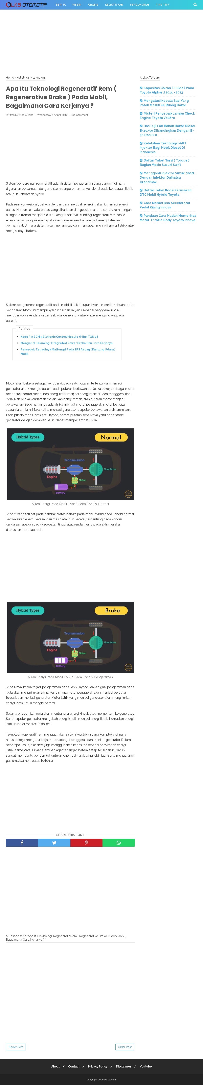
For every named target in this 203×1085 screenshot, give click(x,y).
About (55, 1066)
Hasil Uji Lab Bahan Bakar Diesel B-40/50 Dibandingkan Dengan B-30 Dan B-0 (167, 130)
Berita (61, 4)
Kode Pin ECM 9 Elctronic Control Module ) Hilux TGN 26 (59, 336)
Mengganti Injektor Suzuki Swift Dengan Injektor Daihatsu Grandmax (167, 177)
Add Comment (79, 114)
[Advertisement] (101, 42)
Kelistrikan (114, 4)
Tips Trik (162, 4)
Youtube (146, 1066)
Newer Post (16, 1047)
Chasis (93, 4)
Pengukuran (139, 4)
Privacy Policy (97, 1066)
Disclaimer (123, 1066)
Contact (73, 1066)
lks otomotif (110, 1079)
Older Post (125, 1047)
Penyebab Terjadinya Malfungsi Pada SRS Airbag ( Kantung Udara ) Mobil (68, 351)
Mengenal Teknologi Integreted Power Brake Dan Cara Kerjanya (67, 343)
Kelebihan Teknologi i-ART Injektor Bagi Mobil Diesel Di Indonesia (163, 147)
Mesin (77, 4)
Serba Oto (17, 14)
